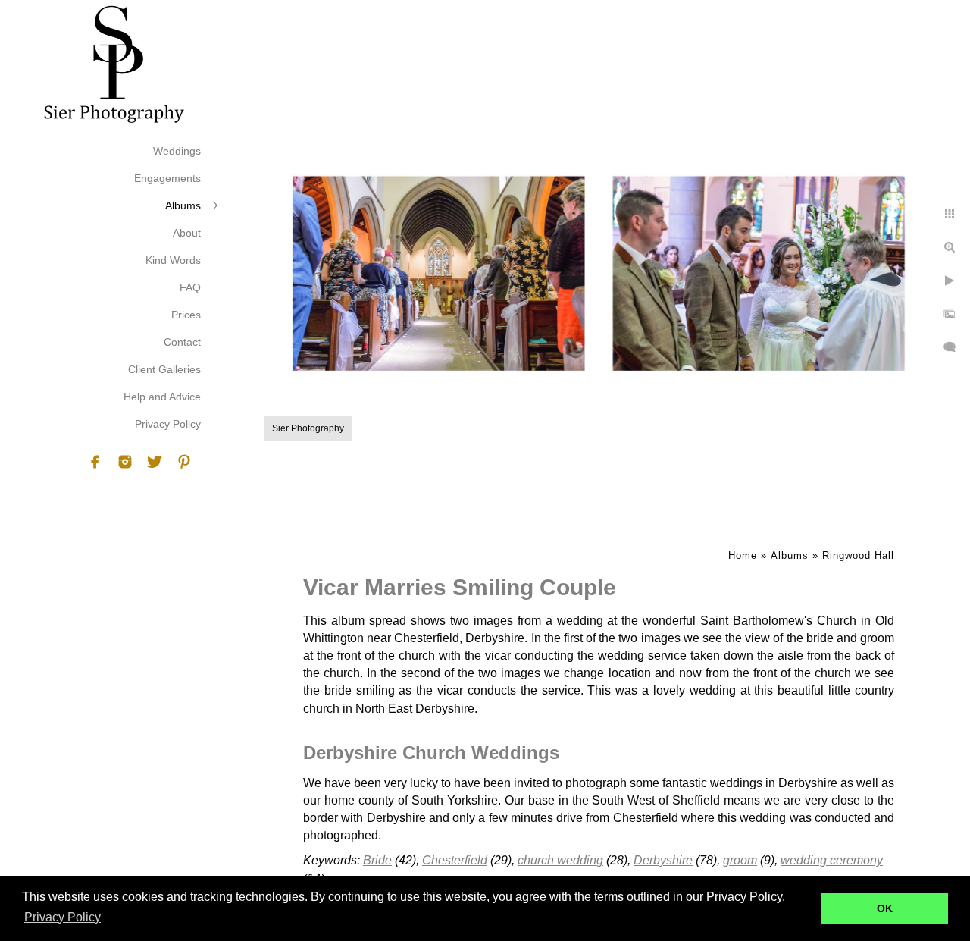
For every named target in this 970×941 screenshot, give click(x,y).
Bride (377, 860)
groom (740, 860)
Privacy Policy (168, 424)
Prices (186, 315)
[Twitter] (154, 462)
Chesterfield (454, 860)
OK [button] (885, 908)
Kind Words (173, 260)
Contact (182, 342)
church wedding (560, 860)
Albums (183, 205)
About (187, 233)
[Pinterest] (184, 462)
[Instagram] (125, 462)
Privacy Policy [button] (62, 917)
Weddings (177, 151)
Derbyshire (663, 860)
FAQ (190, 287)
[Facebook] (95, 462)
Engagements (167, 178)
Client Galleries (164, 369)
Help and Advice (162, 397)
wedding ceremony (832, 860)
